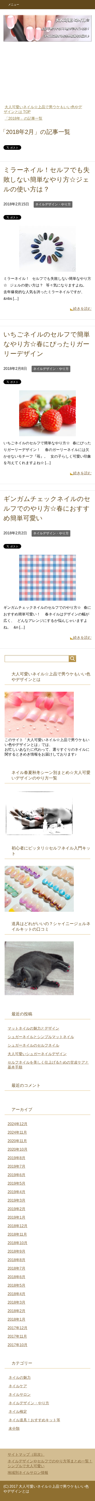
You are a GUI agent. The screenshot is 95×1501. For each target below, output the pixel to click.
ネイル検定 (18, 1411)
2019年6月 (16, 1175)
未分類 (14, 1428)
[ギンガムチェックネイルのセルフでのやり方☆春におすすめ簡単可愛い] (47, 597)
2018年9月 (16, 1251)
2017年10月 (17, 1345)
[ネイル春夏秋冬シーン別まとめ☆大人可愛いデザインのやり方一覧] (39, 834)
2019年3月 (16, 1200)
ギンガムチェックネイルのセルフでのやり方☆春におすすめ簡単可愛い (46, 508)
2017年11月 (17, 1336)
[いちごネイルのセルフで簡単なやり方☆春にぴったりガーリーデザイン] (47, 433)
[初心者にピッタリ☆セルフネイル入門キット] (39, 910)
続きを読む (82, 309)
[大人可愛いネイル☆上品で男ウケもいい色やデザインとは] (39, 735)
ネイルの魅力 (20, 1377)
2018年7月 (16, 1268)
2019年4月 (16, 1192)
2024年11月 (17, 1132)
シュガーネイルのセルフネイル (33, 1045)
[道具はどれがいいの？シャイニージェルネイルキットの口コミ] (39, 993)
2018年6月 (16, 1277)
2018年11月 (17, 1234)
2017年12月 (17, 1328)
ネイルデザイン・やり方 (53, 204)
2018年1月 (16, 1319)
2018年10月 (17, 1243)
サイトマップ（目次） (26, 1454)
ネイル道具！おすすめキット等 (34, 1420)
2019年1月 (16, 1217)
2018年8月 (16, 1260)
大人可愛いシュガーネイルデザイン (37, 1054)
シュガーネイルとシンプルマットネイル (41, 1037)
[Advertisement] (47, 73)
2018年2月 (16, 1311)
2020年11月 (17, 1141)
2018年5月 (16, 1285)
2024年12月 (17, 1124)
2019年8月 (16, 1158)
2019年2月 (16, 1209)
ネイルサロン (20, 1394)
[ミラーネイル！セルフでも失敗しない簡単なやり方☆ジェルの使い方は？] (47, 268)
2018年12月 (17, 1226)
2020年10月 (17, 1149)
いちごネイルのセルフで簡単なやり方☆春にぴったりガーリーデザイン (46, 344)
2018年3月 (16, 1302)
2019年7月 (16, 1166)
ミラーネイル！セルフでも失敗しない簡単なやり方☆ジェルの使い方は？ (46, 179)
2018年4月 (16, 1294)
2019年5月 (16, 1183)
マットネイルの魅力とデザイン (33, 1028)
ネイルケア (18, 1386)
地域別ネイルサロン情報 (28, 1473)
